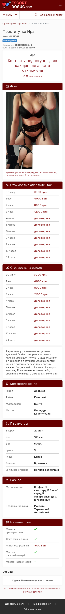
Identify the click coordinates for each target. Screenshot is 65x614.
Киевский (40, 397)
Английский (41, 512)
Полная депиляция (46, 470)
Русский (39, 506)
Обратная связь (33, 609)
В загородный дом (45, 495)
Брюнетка (40, 463)
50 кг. (38, 443)
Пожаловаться (34, 76)
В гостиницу (42, 500)
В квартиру (40, 488)
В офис (39, 487)
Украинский (41, 509)
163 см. (38, 437)
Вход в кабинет (42, 603)
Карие (38, 456)
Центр (38, 404)
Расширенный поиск (50, 15)
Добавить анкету (14, 603)
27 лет (38, 430)
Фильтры (7, 14)
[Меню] (60, 5)
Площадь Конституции (42, 412)
